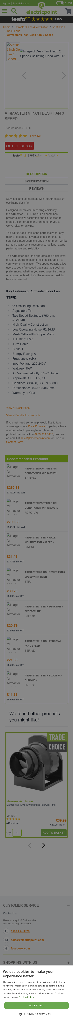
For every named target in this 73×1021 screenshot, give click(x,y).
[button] (36, 1014)
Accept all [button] (36, 1005)
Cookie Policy (26, 997)
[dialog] (36, 993)
